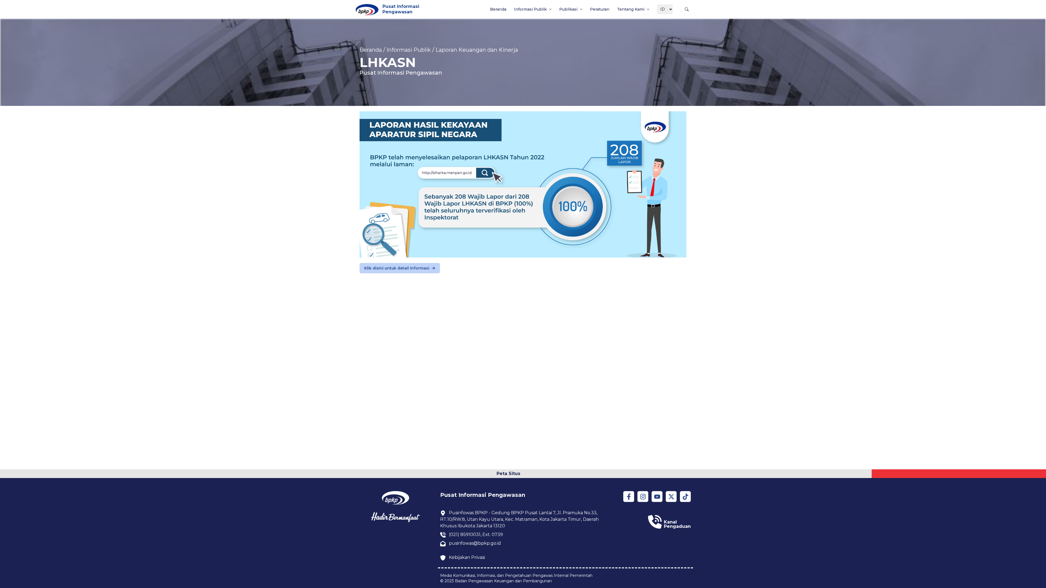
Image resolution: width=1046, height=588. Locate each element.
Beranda (498, 9)
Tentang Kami (630, 9)
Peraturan (599, 9)
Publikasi (568, 9)
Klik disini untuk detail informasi (396, 268)
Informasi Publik (530, 9)
